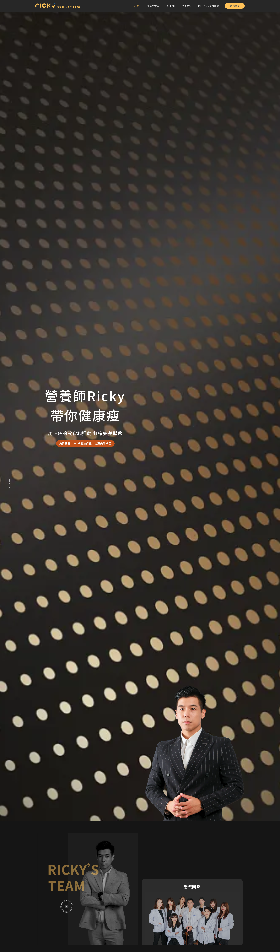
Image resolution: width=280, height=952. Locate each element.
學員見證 (186, 5)
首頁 (136, 5)
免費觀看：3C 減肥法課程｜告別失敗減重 (85, 443)
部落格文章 (153, 5)
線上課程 (172, 5)
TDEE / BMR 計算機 (207, 5)
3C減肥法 (235, 5)
